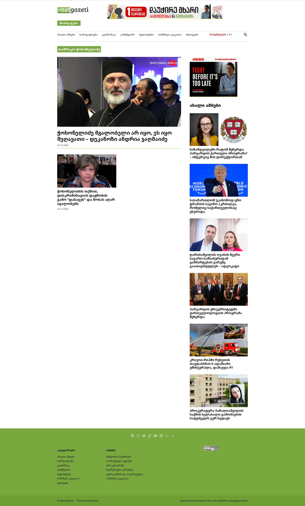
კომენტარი (127, 34)
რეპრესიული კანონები (119, 469)
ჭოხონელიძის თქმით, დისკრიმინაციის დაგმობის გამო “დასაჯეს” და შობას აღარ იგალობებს (86, 197)
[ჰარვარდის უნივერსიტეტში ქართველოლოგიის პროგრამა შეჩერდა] (219, 290)
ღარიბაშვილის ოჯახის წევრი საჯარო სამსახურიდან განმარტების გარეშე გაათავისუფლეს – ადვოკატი (215, 260)
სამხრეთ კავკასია (170, 34)
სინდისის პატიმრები (118, 456)
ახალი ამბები (66, 34)
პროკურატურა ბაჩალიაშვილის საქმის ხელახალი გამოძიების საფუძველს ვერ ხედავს (217, 414)
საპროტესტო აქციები (119, 460)
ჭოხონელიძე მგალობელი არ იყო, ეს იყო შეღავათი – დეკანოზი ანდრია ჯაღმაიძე (114, 135)
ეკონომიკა (109, 34)
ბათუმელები (218, 34)
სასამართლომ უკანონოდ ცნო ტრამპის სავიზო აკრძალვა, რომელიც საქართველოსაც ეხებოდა (215, 206)
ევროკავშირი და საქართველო (124, 474)
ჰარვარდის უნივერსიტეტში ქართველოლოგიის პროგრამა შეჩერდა (216, 313)
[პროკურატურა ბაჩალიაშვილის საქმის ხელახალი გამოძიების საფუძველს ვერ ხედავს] (219, 391)
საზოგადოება (88, 34)
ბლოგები (192, 34)
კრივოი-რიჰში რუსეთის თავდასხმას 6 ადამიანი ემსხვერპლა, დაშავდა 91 (211, 364)
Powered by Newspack (87, 500)
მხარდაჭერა (68, 23)
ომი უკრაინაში (115, 465)
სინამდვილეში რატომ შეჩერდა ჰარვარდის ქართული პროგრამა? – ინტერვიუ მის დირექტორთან (218, 153)
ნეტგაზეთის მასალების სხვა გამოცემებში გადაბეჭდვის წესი (214, 500)
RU (230, 34)
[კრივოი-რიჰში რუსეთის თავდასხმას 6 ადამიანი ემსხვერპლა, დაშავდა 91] (219, 340)
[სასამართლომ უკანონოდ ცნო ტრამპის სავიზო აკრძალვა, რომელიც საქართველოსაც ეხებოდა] (219, 181)
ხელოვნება (146, 34)
